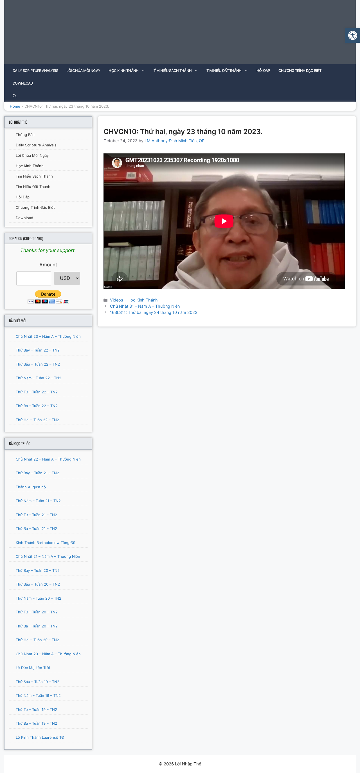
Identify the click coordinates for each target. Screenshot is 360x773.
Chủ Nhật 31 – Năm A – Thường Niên (145, 306)
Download (23, 83)
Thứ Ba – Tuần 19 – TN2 (36, 723)
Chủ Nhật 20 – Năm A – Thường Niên (48, 654)
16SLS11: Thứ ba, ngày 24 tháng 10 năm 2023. (154, 312)
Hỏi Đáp (263, 70)
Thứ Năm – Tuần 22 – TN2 (38, 378)
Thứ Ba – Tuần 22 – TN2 (37, 405)
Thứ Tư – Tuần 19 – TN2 (36, 709)
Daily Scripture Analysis (35, 70)
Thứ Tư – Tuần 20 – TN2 (37, 612)
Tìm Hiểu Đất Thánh (223, 70)
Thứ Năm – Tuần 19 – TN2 (38, 695)
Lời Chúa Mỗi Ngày (83, 70)
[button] (352, 35)
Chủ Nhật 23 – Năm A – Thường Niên (48, 336)
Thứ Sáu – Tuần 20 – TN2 (38, 584)
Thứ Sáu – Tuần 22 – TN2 (38, 364)
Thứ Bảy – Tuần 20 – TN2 (38, 570)
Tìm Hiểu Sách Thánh (173, 70)
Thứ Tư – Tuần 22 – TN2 (37, 392)
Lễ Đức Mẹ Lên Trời (33, 667)
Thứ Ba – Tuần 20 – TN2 (37, 626)
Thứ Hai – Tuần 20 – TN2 (37, 640)
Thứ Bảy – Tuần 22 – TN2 (38, 350)
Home (15, 106)
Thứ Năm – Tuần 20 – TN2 (38, 598)
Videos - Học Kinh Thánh (134, 300)
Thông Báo (25, 134)
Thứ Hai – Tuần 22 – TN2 (37, 420)
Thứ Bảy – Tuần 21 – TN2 (37, 473)
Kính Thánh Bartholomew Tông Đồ (45, 542)
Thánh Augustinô (31, 487)
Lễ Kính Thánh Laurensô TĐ (40, 737)
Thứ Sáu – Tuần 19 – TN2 (37, 681)
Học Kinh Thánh (123, 70)
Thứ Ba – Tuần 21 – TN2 (36, 528)
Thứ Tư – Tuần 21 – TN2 (36, 515)
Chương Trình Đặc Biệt (299, 70)
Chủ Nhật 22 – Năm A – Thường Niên (48, 459)
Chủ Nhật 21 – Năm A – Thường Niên (48, 556)
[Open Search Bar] (14, 96)
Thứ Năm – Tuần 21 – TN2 (38, 500)
